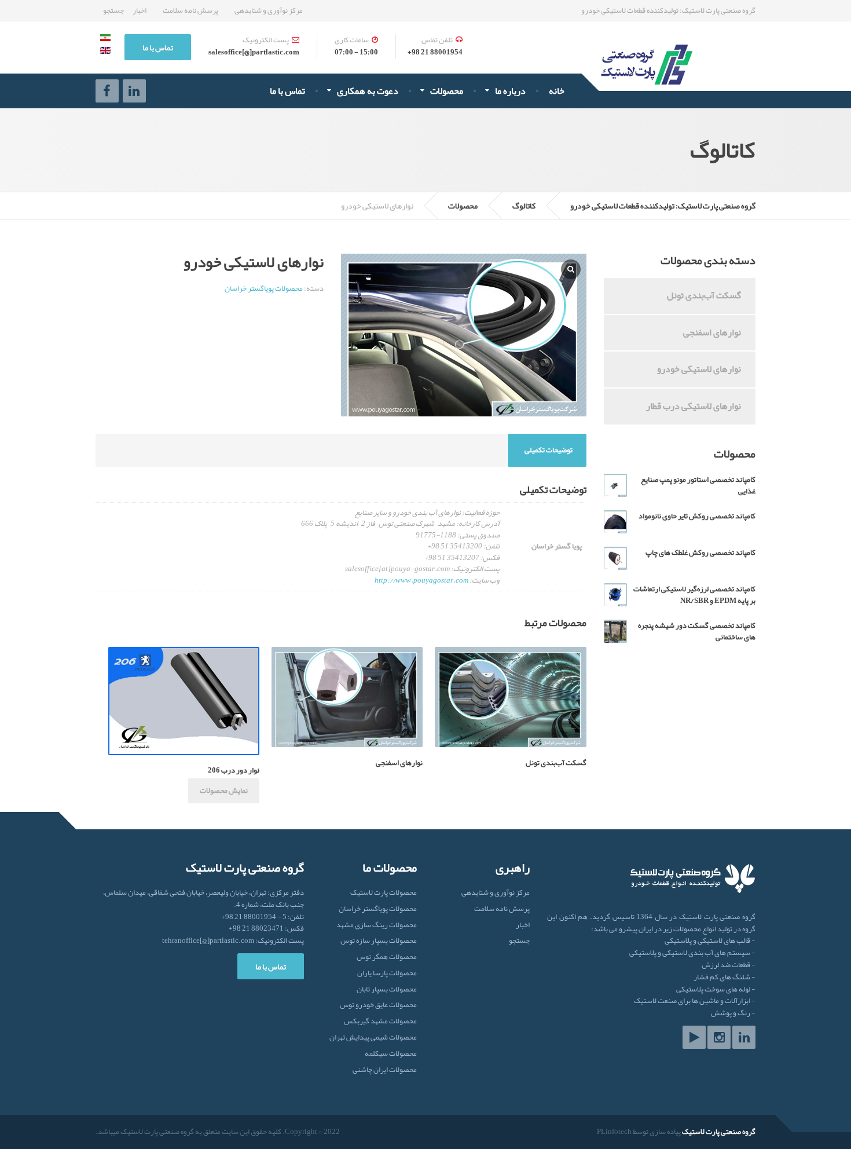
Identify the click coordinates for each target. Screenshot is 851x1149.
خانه (556, 91)
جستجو (113, 10)
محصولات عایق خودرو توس (378, 1005)
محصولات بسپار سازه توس (378, 941)
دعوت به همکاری (367, 91)
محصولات (446, 91)
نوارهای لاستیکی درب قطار (693, 406)
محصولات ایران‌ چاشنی (385, 1070)
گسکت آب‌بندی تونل (704, 295)
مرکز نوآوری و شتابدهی (268, 10)
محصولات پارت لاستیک (383, 893)
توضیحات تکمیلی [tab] (548, 450)
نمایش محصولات (224, 790)
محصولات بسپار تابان (387, 989)
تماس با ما (287, 91)
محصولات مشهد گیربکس (380, 1021)
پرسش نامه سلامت (190, 10)
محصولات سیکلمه (391, 1053)
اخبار (139, 10)
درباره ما (510, 91)
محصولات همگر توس (387, 957)
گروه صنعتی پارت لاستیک (718, 1131)
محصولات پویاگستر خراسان (264, 288)
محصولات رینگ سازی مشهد (376, 925)
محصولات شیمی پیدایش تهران (373, 1037)
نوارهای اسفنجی (712, 332)
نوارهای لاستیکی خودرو (699, 369)
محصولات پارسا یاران (387, 973)
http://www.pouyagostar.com (421, 580)
